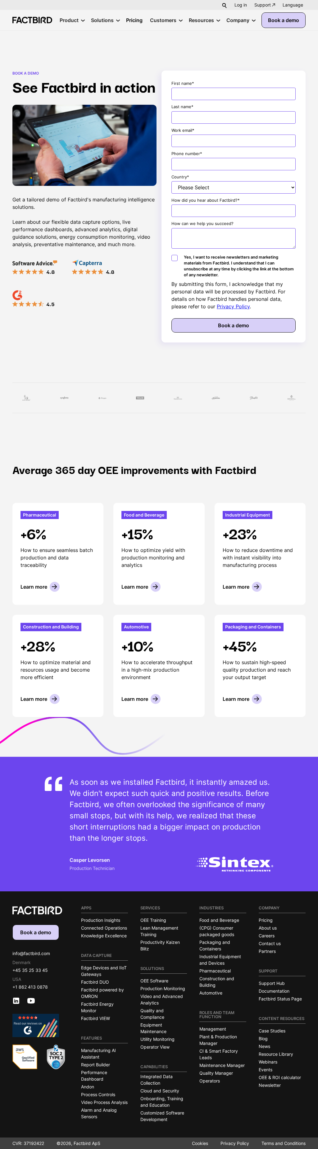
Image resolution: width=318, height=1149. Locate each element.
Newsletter (270, 1085)
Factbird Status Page (280, 998)
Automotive (210, 992)
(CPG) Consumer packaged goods (216, 931)
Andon (87, 1086)
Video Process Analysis (104, 1102)
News (264, 1046)
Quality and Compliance (152, 1014)
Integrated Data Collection (156, 1080)
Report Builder (95, 1064)
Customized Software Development (162, 1116)
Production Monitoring (162, 988)
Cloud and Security (159, 1090)
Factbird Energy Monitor (97, 1007)
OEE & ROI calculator (280, 1077)
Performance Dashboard (94, 1076)
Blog (263, 1038)
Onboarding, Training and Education (161, 1102)
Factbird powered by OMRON (102, 993)
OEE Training (153, 920)
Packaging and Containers (214, 945)
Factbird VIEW (95, 1018)
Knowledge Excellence (104, 935)
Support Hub (272, 983)
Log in (240, 4)
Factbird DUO (95, 982)
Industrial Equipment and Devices (220, 960)
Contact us (270, 943)
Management (212, 1029)
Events (265, 1069)
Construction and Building (216, 982)
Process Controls (98, 1094)
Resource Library (276, 1054)
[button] (293, 5)
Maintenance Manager (222, 1065)
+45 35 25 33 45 (30, 970)
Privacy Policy (233, 306)
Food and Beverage (219, 920)
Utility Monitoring (157, 1039)
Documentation (274, 991)
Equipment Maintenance (153, 1028)
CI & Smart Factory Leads (218, 1054)
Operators (209, 1080)
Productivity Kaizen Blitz (160, 945)
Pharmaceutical (215, 970)
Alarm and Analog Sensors (99, 1113)
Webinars (268, 1061)
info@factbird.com (31, 953)
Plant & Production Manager (218, 1040)
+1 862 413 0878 (30, 987)
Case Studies (272, 1030)
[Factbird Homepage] (32, 20)
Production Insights (100, 920)
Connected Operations (104, 928)
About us (268, 928)
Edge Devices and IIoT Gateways (104, 971)
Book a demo (283, 20)
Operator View (155, 1047)
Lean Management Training (159, 931)
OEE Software (154, 980)
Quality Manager (216, 1073)
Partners (267, 951)
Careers (267, 935)
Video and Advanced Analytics (161, 999)
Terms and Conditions (283, 1143)
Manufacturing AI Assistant (98, 1053)
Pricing (266, 920)
